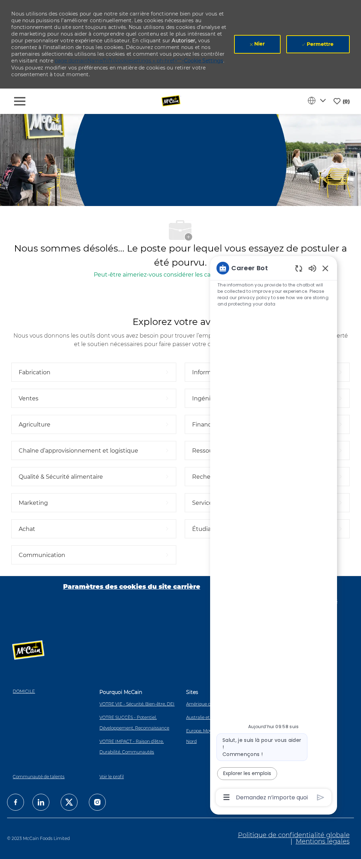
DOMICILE (24, 691)
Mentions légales (323, 841)
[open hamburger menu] (19, 101)
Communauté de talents (39, 776)
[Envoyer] (320, 797)
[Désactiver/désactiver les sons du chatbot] (312, 268)
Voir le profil (111, 776)
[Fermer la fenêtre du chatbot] (325, 268)
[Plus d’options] (226, 797)
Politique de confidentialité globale (294, 835)
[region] (273, 532)
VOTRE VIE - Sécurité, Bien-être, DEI (137, 704)
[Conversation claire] (299, 268)
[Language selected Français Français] (318, 100)
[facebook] (15, 802)
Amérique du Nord (205, 704)
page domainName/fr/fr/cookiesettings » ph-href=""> (139, 61)
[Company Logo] (171, 101)
